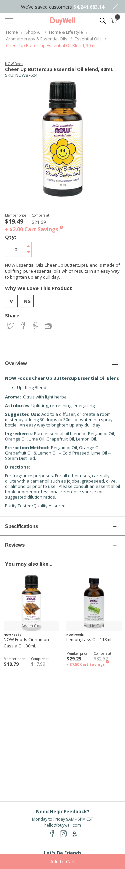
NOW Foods (14, 63)
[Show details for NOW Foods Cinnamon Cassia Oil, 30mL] (31, 603)
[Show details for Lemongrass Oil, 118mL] (94, 603)
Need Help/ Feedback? (62, 811)
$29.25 (73, 658)
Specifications (21, 526)
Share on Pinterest (36, 326)
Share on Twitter (11, 326)
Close (115, 6)
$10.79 (11, 664)
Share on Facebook (23, 326)
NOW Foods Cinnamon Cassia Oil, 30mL (26, 642)
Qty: (10, 237)
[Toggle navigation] (9, 21)
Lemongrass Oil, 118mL (89, 639)
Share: (13, 315)
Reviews (15, 545)
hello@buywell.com (62, 825)
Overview (16, 363)
